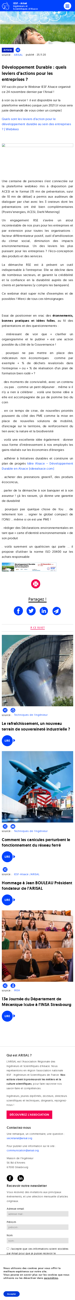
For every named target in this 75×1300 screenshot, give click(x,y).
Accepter (11, 1294)
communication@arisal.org (23, 1150)
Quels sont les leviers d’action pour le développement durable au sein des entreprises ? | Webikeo (36, 124)
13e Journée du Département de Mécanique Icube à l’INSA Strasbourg (37, 1001)
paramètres (51, 1278)
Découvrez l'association (29, 1115)
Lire (7, 741)
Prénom (11, 1222)
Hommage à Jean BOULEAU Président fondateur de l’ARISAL (37, 885)
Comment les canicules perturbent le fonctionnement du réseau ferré (36, 842)
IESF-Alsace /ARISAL (27, 874)
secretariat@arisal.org (19, 1138)
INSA (17, 990)
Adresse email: (16, 1208)
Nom (10, 1235)
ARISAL (18, 54)
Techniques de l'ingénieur (31, 715)
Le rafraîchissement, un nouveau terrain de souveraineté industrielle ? (36, 726)
